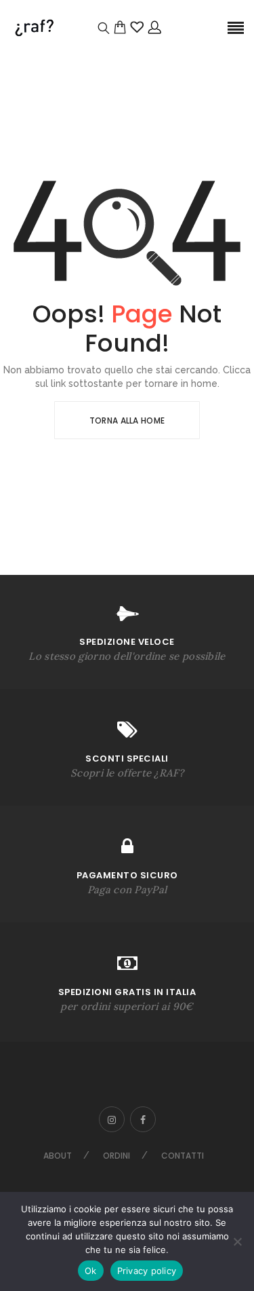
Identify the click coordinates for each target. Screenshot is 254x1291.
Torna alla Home (127, 420)
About (57, 1155)
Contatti (182, 1155)
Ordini (116, 1155)
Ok (91, 1270)
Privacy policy (147, 1270)
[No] (237, 1241)
